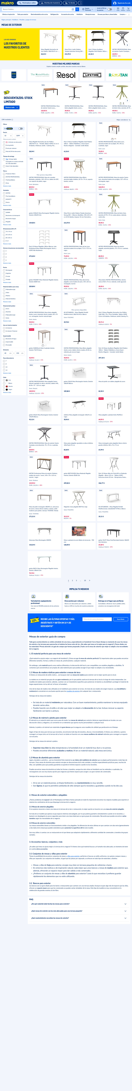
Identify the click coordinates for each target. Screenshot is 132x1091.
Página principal (6, 19)
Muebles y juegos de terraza (28, 19)
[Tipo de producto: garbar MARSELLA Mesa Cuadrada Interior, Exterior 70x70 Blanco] (45, 345)
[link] (128, 9)
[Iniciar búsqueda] (77, 9)
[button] (122, 3)
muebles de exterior (73, 691)
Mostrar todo (14, 186)
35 (85, 580)
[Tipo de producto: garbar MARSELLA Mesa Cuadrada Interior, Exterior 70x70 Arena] (42, 345)
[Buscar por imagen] (73, 9)
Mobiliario (15, 19)
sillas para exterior (73, 856)
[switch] (110, 9)
